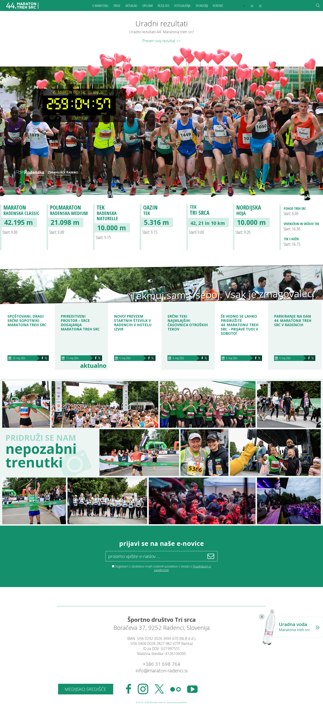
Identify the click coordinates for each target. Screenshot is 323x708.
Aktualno (131, 5)
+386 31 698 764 (161, 664)
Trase (116, 5)
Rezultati (163, 5)
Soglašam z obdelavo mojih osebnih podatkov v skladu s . (163, 568)
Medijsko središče (85, 689)
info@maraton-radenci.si (161, 670)
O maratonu (100, 5)
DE (260, 6)
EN (252, 6)
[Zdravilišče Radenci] (61, 173)
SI (244, 6)
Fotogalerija (182, 5)
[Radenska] (30, 173)
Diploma (147, 5)
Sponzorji (202, 5)
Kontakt (218, 5)
